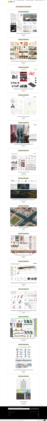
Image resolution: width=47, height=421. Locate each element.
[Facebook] (38, 411)
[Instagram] (38, 417)
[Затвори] (46, 420)
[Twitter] (38, 413)
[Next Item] (30, 357)
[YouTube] (38, 414)
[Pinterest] (38, 416)
